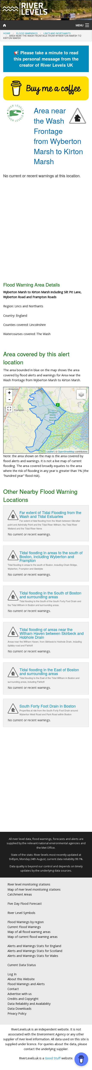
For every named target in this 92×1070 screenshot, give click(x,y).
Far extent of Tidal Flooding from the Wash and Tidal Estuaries (50, 514)
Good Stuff (53, 1058)
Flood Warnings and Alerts (26, 984)
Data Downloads (19, 1008)
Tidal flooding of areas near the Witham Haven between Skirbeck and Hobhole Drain (51, 633)
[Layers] (81, 394)
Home (6, 33)
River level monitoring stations (28, 884)
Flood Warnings (26, 33)
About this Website (21, 979)
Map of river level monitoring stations (34, 889)
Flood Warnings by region (25, 922)
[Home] (34, 25)
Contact (13, 989)
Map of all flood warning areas (28, 932)
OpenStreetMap (66, 451)
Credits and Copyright (23, 999)
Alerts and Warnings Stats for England (34, 946)
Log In (11, 974)
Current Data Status (21, 965)
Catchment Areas (19, 894)
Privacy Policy (16, 1013)
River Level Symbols (21, 913)
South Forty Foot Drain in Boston (47, 706)
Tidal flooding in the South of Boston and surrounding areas (50, 594)
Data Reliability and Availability (28, 1004)
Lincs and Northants (56, 33)
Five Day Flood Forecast (24, 904)
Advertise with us (19, 994)
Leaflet (50, 451)
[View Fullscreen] (9, 408)
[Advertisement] (46, 230)
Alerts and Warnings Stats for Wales (32, 956)
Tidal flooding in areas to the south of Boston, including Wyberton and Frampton (51, 556)
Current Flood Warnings (24, 927)
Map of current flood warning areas (32, 937)
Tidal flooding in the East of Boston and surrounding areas (49, 671)
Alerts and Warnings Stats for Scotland (34, 951)
